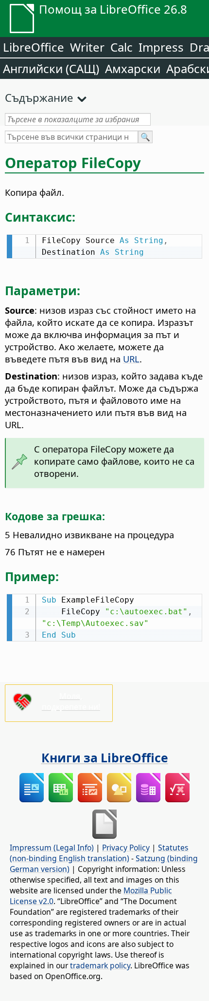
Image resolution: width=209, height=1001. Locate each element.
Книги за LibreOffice (104, 757)
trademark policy (100, 965)
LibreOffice (33, 47)
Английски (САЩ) (51, 68)
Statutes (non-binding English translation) (99, 853)
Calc (121, 47)
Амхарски (132, 68)
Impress (161, 47)
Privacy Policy (126, 847)
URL (131, 359)
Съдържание (39, 97)
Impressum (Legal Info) (52, 847)
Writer (87, 47)
